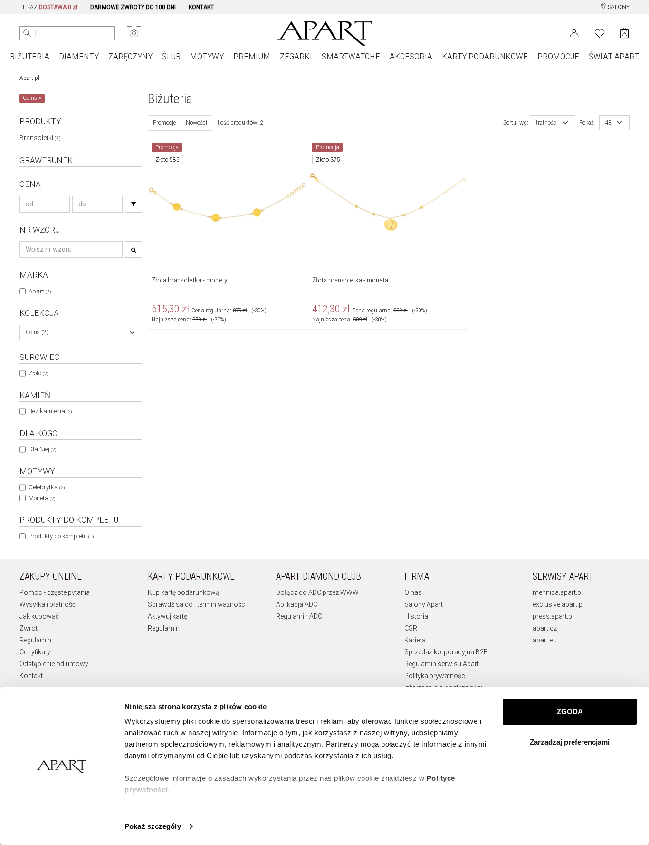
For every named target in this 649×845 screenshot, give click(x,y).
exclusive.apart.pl (558, 604)
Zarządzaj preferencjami (570, 742)
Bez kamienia (50, 411)
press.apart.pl (553, 616)
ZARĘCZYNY (130, 56)
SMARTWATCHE (351, 56)
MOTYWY (207, 56)
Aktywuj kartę (167, 616)
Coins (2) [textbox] (37, 332)
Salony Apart (423, 604)
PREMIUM (251, 56)
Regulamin (35, 640)
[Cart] (624, 33)
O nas (413, 592)
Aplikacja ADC (296, 604)
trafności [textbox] (547, 122)
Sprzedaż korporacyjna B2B (446, 652)
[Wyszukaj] (27, 33)
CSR (410, 628)
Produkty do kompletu (61, 536)
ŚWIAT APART (614, 56)
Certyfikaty (34, 652)
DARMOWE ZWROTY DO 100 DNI (133, 7)
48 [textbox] (608, 122)
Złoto (38, 373)
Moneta (42, 498)
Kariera (415, 640)
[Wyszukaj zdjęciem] (134, 33)
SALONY (618, 7)
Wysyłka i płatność (47, 604)
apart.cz (545, 628)
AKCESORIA (411, 56)
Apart (40, 291)
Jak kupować (39, 616)
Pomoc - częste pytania (54, 592)
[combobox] (80, 332)
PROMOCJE (558, 56)
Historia (416, 616)
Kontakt (31, 676)
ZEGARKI (296, 56)
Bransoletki (40, 138)
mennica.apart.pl (557, 592)
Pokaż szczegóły (152, 826)
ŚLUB (171, 56)
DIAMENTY (79, 56)
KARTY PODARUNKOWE (485, 56)
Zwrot (28, 628)
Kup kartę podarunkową (184, 592)
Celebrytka (47, 487)
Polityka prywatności (435, 676)
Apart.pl (29, 78)
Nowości (196, 122)
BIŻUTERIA (29, 56)
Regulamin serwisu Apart (441, 664)
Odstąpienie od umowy (53, 664)
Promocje (164, 122)
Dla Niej (42, 449)
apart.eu (545, 640)
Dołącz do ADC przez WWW (317, 592)
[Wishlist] (599, 32)
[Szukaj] (133, 204)
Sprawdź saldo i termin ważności (197, 604)
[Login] (574, 32)
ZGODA (570, 712)
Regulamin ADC (299, 616)
